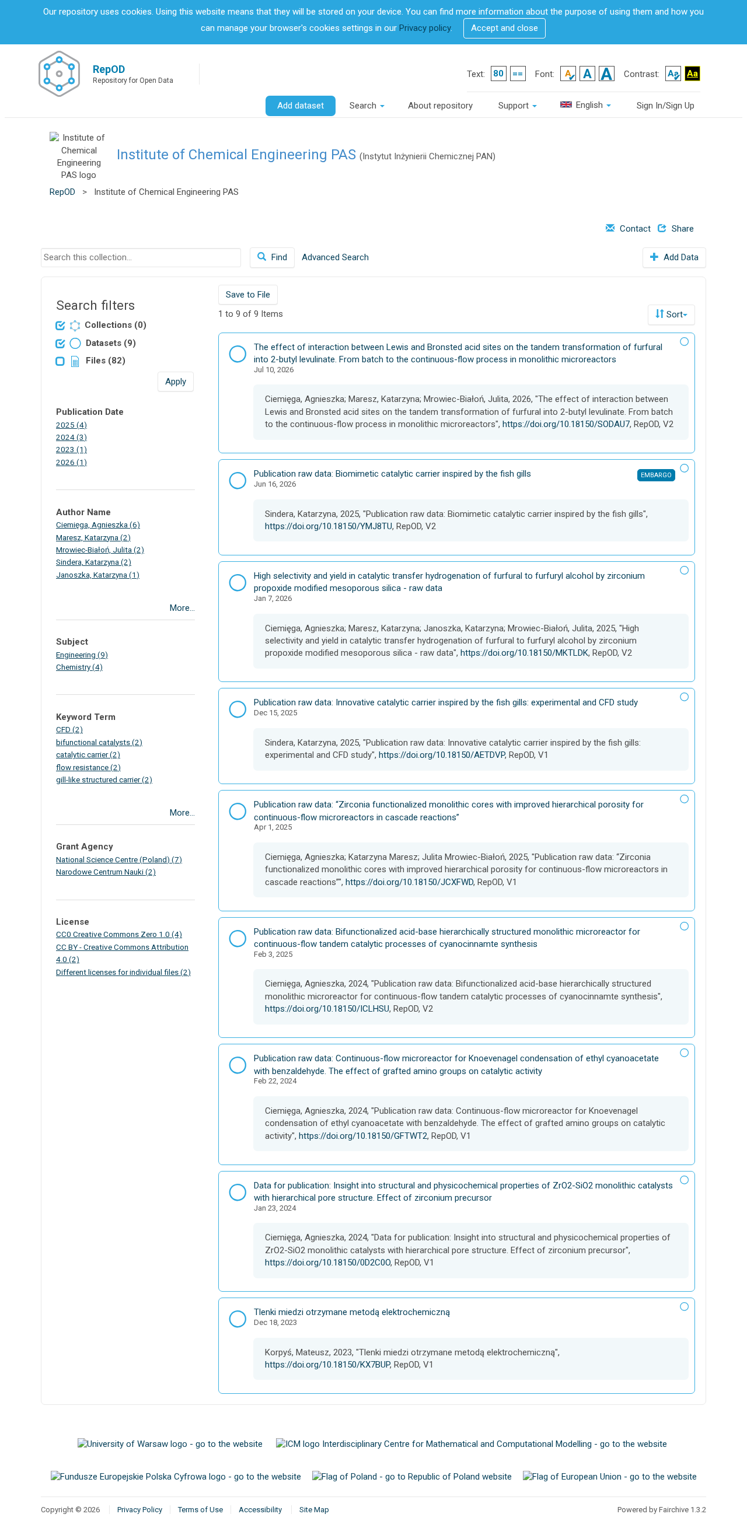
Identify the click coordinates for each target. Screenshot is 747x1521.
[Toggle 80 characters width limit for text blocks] (499, 73)
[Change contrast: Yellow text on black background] (692, 73)
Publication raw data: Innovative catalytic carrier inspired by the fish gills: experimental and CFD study (446, 702)
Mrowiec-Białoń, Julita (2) (100, 549)
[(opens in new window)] (171, 1444)
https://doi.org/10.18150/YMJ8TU (328, 526)
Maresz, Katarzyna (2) (93, 537)
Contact (634, 228)
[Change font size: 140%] (607, 73)
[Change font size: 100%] (568, 73)
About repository (440, 105)
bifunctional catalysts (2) (99, 742)
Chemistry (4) (79, 667)
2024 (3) (71, 437)
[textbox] (141, 257)
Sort (674, 314)
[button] (504, 28)
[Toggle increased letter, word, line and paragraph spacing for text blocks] (518, 73)
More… (182, 608)
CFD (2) (69, 729)
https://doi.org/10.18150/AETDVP (442, 755)
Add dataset (300, 105)
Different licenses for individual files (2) (123, 972)
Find (278, 257)
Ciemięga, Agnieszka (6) (98, 524)
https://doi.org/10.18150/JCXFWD (409, 882)
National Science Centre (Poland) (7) (119, 859)
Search (364, 105)
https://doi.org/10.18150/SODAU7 (566, 424)
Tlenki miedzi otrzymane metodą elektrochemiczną (352, 1312)
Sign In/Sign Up (665, 105)
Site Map (314, 1509)
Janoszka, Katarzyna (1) (97, 574)
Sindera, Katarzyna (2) (93, 562)
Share (681, 228)
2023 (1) (71, 449)
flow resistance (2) (88, 767)
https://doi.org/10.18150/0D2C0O (327, 1262)
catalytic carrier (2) (88, 754)
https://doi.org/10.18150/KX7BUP (327, 1364)
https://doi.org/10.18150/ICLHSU (327, 1008)
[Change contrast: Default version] (673, 73)
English (589, 105)
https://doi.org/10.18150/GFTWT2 (363, 1136)
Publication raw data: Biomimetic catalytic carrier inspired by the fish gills (392, 473)
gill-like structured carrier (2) (104, 779)
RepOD (62, 192)
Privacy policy (425, 28)
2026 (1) (71, 462)
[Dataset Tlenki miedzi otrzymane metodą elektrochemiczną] (237, 1321)
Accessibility (260, 1509)
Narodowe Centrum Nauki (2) (106, 871)
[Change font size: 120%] (587, 73)
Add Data (680, 257)
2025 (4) (71, 424)
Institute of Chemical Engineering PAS (236, 154)
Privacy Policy (139, 1509)
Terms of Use (200, 1509)
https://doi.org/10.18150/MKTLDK (524, 653)
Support (514, 105)
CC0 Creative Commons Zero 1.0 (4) (119, 934)
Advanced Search (335, 257)
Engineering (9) (82, 654)
